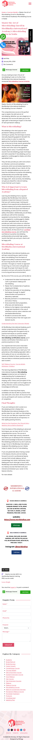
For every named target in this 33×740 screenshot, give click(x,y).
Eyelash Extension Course (14, 675)
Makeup (8, 683)
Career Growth (11, 666)
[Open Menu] (30, 3)
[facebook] (9, 730)
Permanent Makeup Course (15, 692)
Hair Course (10, 679)
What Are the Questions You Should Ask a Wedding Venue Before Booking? (15, 424)
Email (5, 611)
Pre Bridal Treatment (12, 694)
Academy (9, 660)
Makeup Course (11, 685)
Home (4, 12)
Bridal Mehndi (10, 662)
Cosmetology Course (13, 668)
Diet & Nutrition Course (13, 672)
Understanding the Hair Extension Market (15, 323)
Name (5, 604)
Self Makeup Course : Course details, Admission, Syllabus (13, 365)
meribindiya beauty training (11, 576)
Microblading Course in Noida (19, 81)
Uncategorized (10, 698)
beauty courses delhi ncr (13, 574)
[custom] (24, 730)
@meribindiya (21, 546)
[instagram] (15, 730)
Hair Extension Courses (13, 681)
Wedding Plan (10, 700)
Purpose (5, 625)
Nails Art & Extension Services (16, 689)
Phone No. (6, 618)
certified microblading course (16, 231)
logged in (13, 587)
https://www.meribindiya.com (17, 519)
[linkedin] (21, 730)
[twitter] (12, 730)
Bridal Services (10, 664)
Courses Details (12, 12)
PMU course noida (8, 578)
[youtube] (18, 730)
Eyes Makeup (10, 677)
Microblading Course (12, 687)
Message (6, 632)
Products (9, 696)
